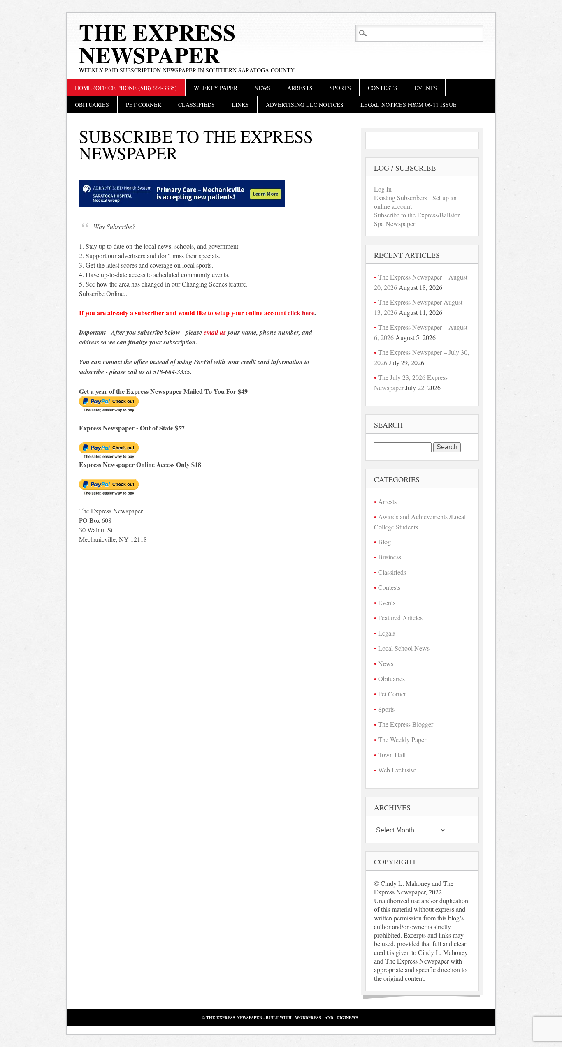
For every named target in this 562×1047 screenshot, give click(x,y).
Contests (382, 88)
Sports (340, 88)
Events (425, 88)
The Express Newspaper (157, 43)
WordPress (308, 1017)
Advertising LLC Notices (305, 105)
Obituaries (92, 105)
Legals (386, 633)
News (262, 88)
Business (389, 556)
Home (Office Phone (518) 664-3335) (126, 88)
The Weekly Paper (402, 739)
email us (215, 332)
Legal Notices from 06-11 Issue (408, 105)
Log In (383, 189)
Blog (384, 541)
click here (301, 312)
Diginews (347, 1017)
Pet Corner (143, 105)
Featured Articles (400, 617)
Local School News (404, 648)
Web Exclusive (397, 769)
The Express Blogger (405, 724)
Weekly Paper (215, 88)
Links (240, 105)
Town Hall (392, 754)
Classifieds (196, 105)
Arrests (300, 88)
